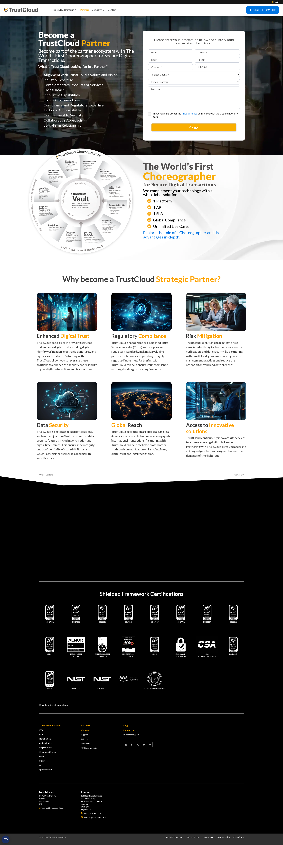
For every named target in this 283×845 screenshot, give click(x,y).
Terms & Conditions (174, 837)
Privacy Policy (190, 113)
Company (97, 9)
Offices (84, 739)
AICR (41, 734)
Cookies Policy (223, 837)
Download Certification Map (53, 704)
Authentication (45, 743)
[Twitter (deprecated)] (137, 744)
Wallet (42, 756)
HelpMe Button (46, 747)
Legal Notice (208, 837)
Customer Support (131, 734)
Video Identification (47, 752)
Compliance (238, 837)
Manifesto (85, 743)
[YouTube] (149, 744)
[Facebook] (131, 744)
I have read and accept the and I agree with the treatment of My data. (195, 115)
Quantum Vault (45, 769)
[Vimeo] (143, 744)
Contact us (128, 730)
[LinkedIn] (125, 744)
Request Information (262, 10)
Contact (112, 9)
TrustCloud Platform (63, 9)
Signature (43, 761)
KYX (41, 730)
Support (84, 734)
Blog (125, 725)
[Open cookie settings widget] (5, 839)
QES (41, 765)
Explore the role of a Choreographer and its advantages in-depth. (181, 234)
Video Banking (46, 475)
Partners (84, 9)
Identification (45, 739)
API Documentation (89, 748)
